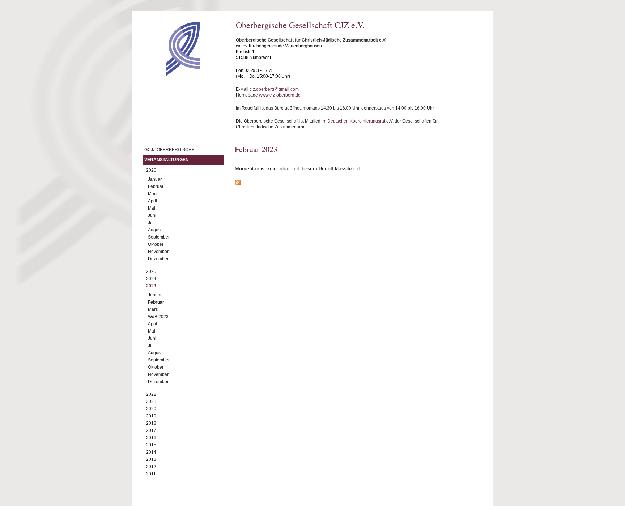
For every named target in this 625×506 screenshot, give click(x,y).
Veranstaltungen (166, 159)
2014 (151, 452)
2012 (151, 466)
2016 (151, 437)
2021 (151, 401)
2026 (151, 170)
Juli (151, 222)
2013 (151, 459)
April (152, 200)
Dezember (158, 258)
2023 (151, 285)
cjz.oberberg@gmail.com (274, 89)
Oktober (155, 244)
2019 (151, 416)
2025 (151, 271)
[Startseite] (170, 74)
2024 (151, 278)
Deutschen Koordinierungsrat (355, 121)
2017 (151, 430)
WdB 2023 (158, 316)
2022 (151, 394)
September (159, 237)
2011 (151, 473)
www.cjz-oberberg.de (280, 95)
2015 (151, 444)
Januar (155, 179)
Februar (155, 186)
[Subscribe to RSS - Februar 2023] (358, 184)
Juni (152, 215)
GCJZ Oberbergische (169, 149)
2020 (151, 408)
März (153, 193)
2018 (151, 423)
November (158, 251)
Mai (151, 208)
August (155, 229)
